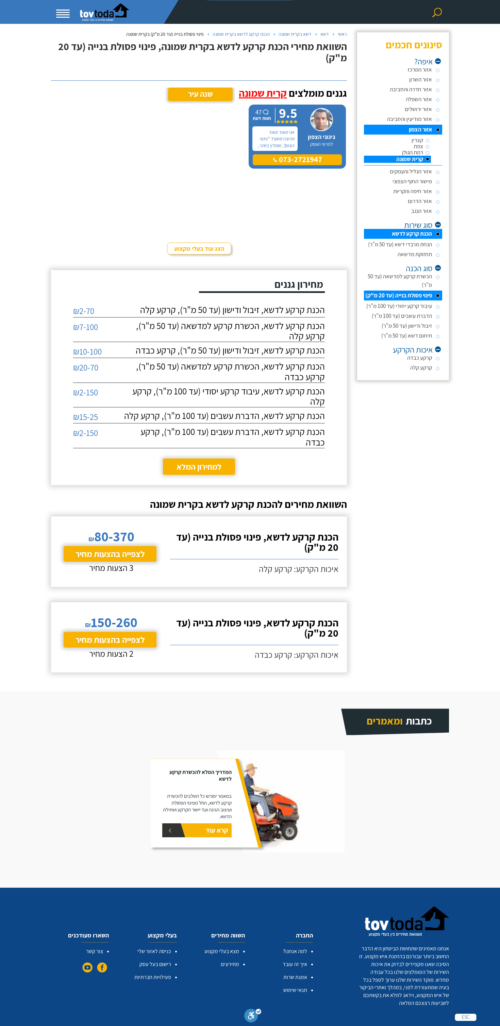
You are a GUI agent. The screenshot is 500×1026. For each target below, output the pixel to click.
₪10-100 (87, 351)
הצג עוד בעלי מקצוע (199, 248)
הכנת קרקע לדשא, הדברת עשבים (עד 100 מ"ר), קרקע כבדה (232, 437)
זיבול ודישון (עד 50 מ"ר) (407, 325)
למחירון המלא (199, 466)
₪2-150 (85, 392)
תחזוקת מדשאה (415, 254)
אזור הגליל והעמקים (411, 171)
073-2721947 (299, 159)
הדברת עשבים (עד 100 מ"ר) (402, 316)
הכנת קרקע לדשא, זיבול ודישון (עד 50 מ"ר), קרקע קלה (232, 310)
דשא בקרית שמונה (295, 34)
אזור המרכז (419, 69)
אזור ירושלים (418, 109)
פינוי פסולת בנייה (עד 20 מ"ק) (398, 295)
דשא (324, 34)
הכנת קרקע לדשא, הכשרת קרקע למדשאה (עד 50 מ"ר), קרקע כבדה (230, 371)
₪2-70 (83, 310)
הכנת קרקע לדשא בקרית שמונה (241, 34)
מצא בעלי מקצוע (221, 951)
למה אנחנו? (295, 951)
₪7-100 (85, 326)
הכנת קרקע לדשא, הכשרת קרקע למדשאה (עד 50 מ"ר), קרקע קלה (230, 331)
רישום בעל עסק (155, 964)
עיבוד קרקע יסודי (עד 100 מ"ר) (399, 306)
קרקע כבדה (419, 357)
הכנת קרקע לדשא (412, 233)
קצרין (417, 140)
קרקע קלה (421, 367)
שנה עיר (200, 94)
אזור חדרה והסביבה (411, 89)
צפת (418, 146)
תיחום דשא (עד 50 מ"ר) (406, 335)
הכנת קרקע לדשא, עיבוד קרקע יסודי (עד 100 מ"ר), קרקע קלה (228, 396)
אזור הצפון (420, 129)
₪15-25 (85, 416)
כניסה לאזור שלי (154, 951)
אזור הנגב (421, 211)
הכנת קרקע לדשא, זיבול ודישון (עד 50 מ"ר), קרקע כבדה (230, 350)
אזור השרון (420, 79)
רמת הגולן (412, 152)
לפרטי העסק (321, 144)
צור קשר (94, 951)
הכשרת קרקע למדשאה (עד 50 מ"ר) (400, 281)
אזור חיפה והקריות (412, 191)
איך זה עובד (295, 964)
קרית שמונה (409, 159)
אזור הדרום (420, 201)
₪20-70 (85, 367)
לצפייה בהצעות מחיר (110, 553)
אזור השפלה (419, 99)
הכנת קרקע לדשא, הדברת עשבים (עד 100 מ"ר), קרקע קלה (224, 416)
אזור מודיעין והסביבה (409, 119)
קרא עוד (217, 830)
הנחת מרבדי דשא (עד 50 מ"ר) (400, 244)
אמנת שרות (295, 977)
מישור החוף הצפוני (412, 181)
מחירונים (230, 964)
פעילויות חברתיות (152, 977)
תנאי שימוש (295, 990)
